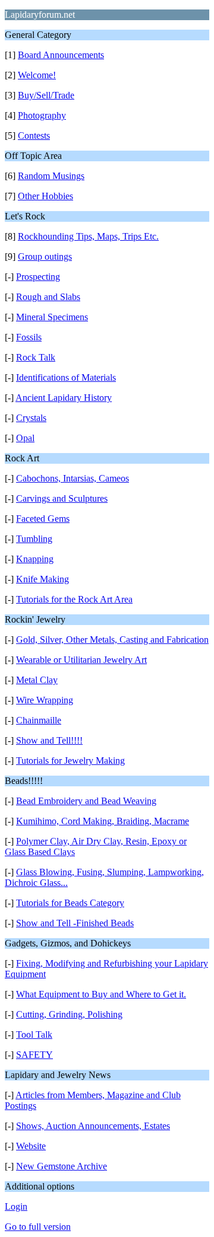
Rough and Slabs (48, 297)
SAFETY (34, 1055)
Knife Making (42, 579)
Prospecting (38, 277)
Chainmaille (38, 720)
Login (16, 1206)
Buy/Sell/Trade (46, 95)
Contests (34, 135)
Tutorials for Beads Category (70, 903)
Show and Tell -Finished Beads (75, 923)
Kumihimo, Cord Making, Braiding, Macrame (102, 821)
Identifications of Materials (66, 377)
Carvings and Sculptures (62, 498)
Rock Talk (35, 357)
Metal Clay (37, 680)
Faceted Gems (43, 519)
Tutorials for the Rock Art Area (74, 599)
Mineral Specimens (52, 317)
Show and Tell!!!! (49, 740)
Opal (25, 438)
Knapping (35, 559)
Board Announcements (61, 55)
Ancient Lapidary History (63, 398)
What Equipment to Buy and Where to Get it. (101, 994)
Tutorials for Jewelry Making (70, 760)
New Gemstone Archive (61, 1166)
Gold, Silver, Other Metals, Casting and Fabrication (112, 640)
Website (31, 1146)
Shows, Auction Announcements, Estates (93, 1126)
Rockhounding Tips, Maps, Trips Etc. (88, 236)
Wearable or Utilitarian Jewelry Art (81, 660)
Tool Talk (34, 1034)
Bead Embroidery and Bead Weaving (86, 801)
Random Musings (51, 176)
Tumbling (34, 539)
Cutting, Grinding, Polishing (69, 1014)
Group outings (45, 256)
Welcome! (37, 75)
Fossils (29, 337)
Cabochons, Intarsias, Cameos (72, 478)
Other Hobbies (45, 196)
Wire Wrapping (44, 700)
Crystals (31, 418)
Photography (42, 115)
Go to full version (38, 1227)
